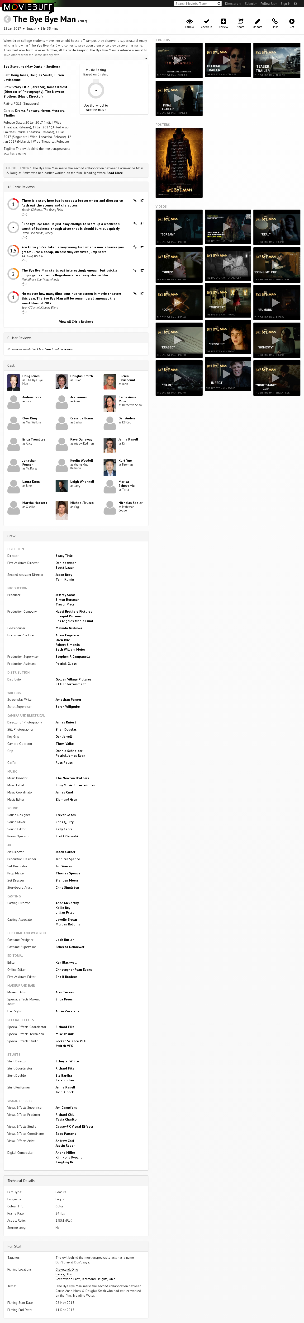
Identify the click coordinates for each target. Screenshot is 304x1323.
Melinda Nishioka (69, 628)
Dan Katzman (66, 563)
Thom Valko (65, 743)
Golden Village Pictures (73, 679)
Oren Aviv (63, 640)
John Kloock (65, 1092)
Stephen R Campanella (73, 656)
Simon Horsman (68, 599)
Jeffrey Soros (66, 595)
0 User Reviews (19, 337)
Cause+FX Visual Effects (75, 1126)
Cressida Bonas (82, 418)
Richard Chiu (65, 1114)
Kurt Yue (125, 460)
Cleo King (29, 418)
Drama (20, 110)
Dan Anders (127, 418)
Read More (115, 173)
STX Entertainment (71, 684)
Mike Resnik (65, 1034)
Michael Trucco (82, 503)
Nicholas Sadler (130, 503)
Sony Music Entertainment (76, 785)
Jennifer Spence (68, 859)
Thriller (9, 115)
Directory (232, 3)
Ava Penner (78, 397)
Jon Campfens (66, 1107)
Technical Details (21, 1180)
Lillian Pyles (65, 912)
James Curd (64, 792)
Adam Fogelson (67, 635)
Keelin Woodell (81, 460)
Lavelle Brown (66, 919)
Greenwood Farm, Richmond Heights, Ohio (85, 1279)
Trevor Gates (66, 815)
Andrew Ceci (65, 1141)
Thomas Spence (68, 873)
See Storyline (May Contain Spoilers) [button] (32, 66)
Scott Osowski (67, 836)
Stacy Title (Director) (28, 87)
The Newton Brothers (72, 778)
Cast (11, 365)
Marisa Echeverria (127, 483)
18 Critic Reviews (21, 186)
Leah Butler (65, 940)
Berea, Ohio (64, 1274)
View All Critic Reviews (76, 321)
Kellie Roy (63, 907)
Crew (11, 536)
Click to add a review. (55, 349)
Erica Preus (64, 999)
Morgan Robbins (68, 924)
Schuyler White (67, 1061)
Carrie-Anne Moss (128, 399)
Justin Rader (65, 1145)
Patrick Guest (66, 664)
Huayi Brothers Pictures (74, 611)
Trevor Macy (65, 604)
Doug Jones (19, 75)
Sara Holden (65, 1080)
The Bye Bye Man (44, 18)
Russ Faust (64, 762)
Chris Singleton (67, 887)
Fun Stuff (15, 1246)
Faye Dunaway (81, 439)
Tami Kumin (65, 579)
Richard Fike (65, 1027)
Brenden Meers (67, 880)
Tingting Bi (64, 1162)
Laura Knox (31, 481)
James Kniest (66, 722)
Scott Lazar (65, 567)
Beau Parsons (66, 1133)
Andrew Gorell (32, 397)
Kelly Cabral (64, 829)
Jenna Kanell (128, 439)
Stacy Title (64, 556)
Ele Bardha (64, 1075)
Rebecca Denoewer (70, 947)
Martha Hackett (34, 503)
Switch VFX (64, 1046)
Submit (250, 3)
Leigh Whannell (82, 481)
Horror (45, 110)
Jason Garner (65, 852)
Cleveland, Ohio (67, 1269)
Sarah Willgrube (68, 706)
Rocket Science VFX (71, 1041)
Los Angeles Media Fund (74, 621)
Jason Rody (64, 574)
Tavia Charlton (67, 1119)
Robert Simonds (68, 645)
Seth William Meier (70, 649)
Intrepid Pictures (69, 616)
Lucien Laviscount (127, 378)
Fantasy (33, 110)
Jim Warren (64, 866)
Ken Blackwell (66, 962)
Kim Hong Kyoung (69, 1157)
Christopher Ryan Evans (74, 969)
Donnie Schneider (69, 751)
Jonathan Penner (29, 462)
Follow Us (268, 3)
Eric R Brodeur (66, 977)
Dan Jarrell (64, 736)
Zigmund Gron (66, 799)
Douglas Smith (41, 75)
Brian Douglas (66, 729)
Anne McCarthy (67, 903)
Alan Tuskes (65, 992)
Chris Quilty (65, 822)
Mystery (58, 110)
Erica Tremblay (33, 439)
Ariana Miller (65, 1152)
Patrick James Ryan (70, 755)
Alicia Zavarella (67, 1011)
